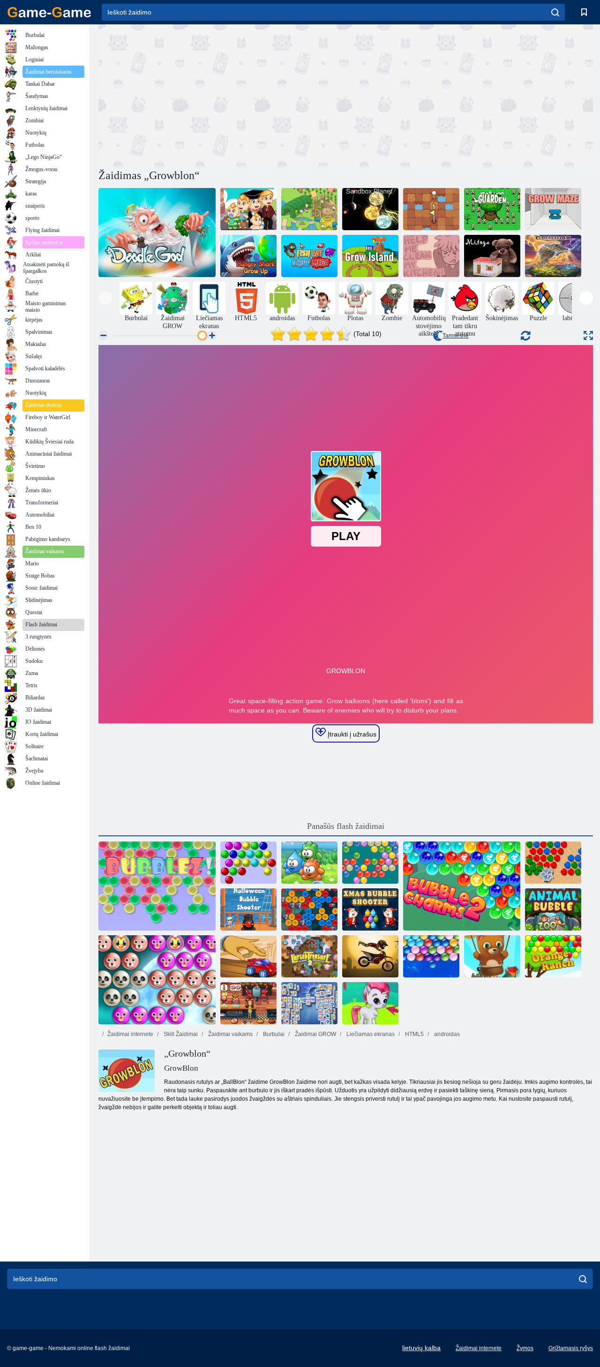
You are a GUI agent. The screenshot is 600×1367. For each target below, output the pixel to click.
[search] (555, 12)
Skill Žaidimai (180, 1034)
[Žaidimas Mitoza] (492, 256)
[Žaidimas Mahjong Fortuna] (309, 1003)
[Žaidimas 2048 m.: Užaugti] (248, 209)
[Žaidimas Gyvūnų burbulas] (553, 909)
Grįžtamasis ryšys (570, 1348)
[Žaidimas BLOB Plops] (309, 862)
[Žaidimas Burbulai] (248, 862)
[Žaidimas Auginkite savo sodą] (492, 209)
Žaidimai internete (130, 1034)
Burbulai (273, 1034)
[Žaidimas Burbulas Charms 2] (461, 886)
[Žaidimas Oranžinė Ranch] (553, 956)
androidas (446, 1034)
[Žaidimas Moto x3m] (370, 956)
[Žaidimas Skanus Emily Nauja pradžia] (248, 1003)
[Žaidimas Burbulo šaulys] (370, 862)
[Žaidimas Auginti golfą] (431, 209)
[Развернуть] (588, 335)
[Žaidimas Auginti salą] (370, 256)
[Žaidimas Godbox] (553, 256)
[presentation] (105, 298)
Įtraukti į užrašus (351, 734)
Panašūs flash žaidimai (345, 826)
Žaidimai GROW (314, 1034)
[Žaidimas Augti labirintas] (553, 209)
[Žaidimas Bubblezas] (157, 886)
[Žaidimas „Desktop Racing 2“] (248, 956)
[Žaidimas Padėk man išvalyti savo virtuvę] (431, 256)
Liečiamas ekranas (370, 1034)
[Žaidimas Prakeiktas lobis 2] (309, 956)
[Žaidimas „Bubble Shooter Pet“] (157, 979)
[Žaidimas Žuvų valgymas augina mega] (309, 256)
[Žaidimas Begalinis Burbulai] (431, 956)
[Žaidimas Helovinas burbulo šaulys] (248, 909)
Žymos (525, 1348)
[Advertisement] (222, 95)
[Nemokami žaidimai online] (49, 12)
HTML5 (414, 1034)
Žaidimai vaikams (230, 1034)
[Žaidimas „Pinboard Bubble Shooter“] (553, 862)
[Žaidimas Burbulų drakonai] (309, 909)
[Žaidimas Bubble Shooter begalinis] (492, 956)
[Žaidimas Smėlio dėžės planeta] (370, 209)
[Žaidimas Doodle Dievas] (157, 232)
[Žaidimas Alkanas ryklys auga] (248, 256)
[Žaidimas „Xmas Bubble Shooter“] (370, 909)
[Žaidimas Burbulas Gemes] (370, 1003)
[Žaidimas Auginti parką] (309, 209)
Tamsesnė (455, 335)
